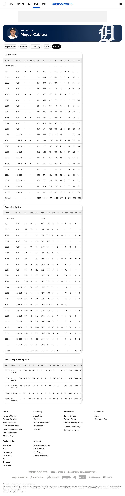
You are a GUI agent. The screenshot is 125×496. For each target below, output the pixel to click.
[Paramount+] (53, 477)
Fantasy (23, 46)
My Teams (37, 452)
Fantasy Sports (9, 419)
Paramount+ (38, 426)
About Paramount (41, 422)
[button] (4, 4)
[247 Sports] (20, 477)
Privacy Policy (70, 419)
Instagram (7, 452)
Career (56, 46)
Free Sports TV (9, 422)
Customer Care (101, 419)
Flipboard (7, 465)
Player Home (10, 46)
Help (96, 416)
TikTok (6, 449)
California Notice (71, 430)
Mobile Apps (8, 436)
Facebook (7, 455)
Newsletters (38, 449)
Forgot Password (40, 455)
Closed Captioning (72, 427)
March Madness (10, 432)
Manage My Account (42, 445)
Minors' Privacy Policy (73, 422)
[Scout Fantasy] (94, 477)
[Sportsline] (37, 477)
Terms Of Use (70, 416)
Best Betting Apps (11, 426)
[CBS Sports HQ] (58, 472)
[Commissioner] (69, 476)
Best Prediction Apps (12, 429)
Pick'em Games (9, 416)
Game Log (35, 46)
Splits (46, 46)
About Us (37, 416)
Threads (6, 462)
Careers (36, 419)
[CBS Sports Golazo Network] (82, 472)
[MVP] (82, 476)
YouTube (7, 445)
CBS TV (36, 429)
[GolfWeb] (108, 477)
